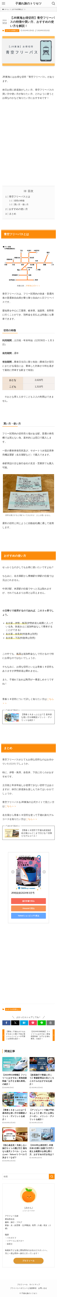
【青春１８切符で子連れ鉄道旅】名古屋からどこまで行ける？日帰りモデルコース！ (36, 833)
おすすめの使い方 (18, 209)
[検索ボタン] (53, 3)
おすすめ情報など (12, 30)
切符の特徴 (19, 200)
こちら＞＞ (10, 806)
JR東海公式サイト (33, 286)
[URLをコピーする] (50, 1022)
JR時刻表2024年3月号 (23, 893)
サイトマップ (34, 1284)
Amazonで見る (29, 908)
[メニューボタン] (3, 3)
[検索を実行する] (52, 1176)
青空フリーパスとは (19, 196)
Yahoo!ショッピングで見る (28, 916)
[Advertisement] (28, 140)
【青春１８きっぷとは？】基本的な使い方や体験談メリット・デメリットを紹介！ (36, 717)
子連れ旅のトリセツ (28, 3)
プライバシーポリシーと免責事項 (23, 1288)
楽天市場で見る (28, 901)
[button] (6, 1022)
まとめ (12, 213)
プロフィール (28, 1261)
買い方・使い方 (21, 204)
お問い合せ (42, 1288)
